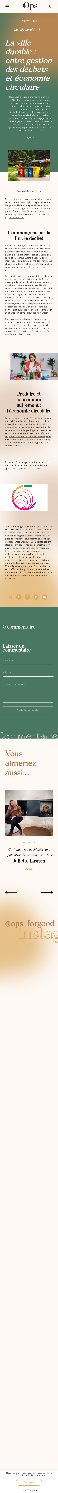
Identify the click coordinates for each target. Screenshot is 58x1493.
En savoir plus (29, 1490)
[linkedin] (44, 597)
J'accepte (29, 1482)
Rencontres (29, 842)
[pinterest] (27, 596)
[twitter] (36, 597)
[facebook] (18, 596)
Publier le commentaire (28, 710)
